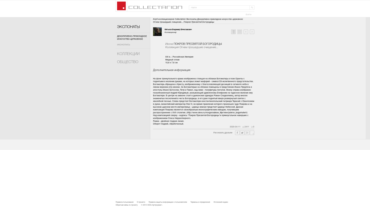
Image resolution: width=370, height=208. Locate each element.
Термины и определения (200, 202)
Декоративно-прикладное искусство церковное (132, 37)
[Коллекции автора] (233, 32)
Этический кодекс (220, 202)
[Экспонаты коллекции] (239, 32)
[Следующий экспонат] (252, 32)
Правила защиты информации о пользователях (168, 202)
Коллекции (128, 54)
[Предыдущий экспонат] (246, 32)
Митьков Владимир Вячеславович (178, 29)
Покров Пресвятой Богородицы (199, 22)
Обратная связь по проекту (127, 205)
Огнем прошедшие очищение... (168, 22)
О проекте (141, 202)
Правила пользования (124, 202)
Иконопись (123, 45)
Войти (248, 15)
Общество (127, 62)
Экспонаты (128, 27)
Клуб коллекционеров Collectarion (169, 19)
